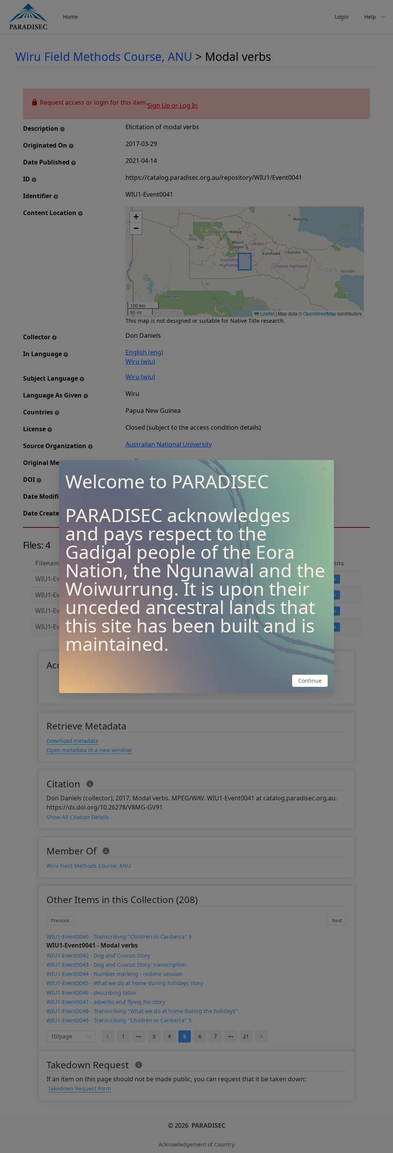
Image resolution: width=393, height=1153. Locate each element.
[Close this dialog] (324, 469)
